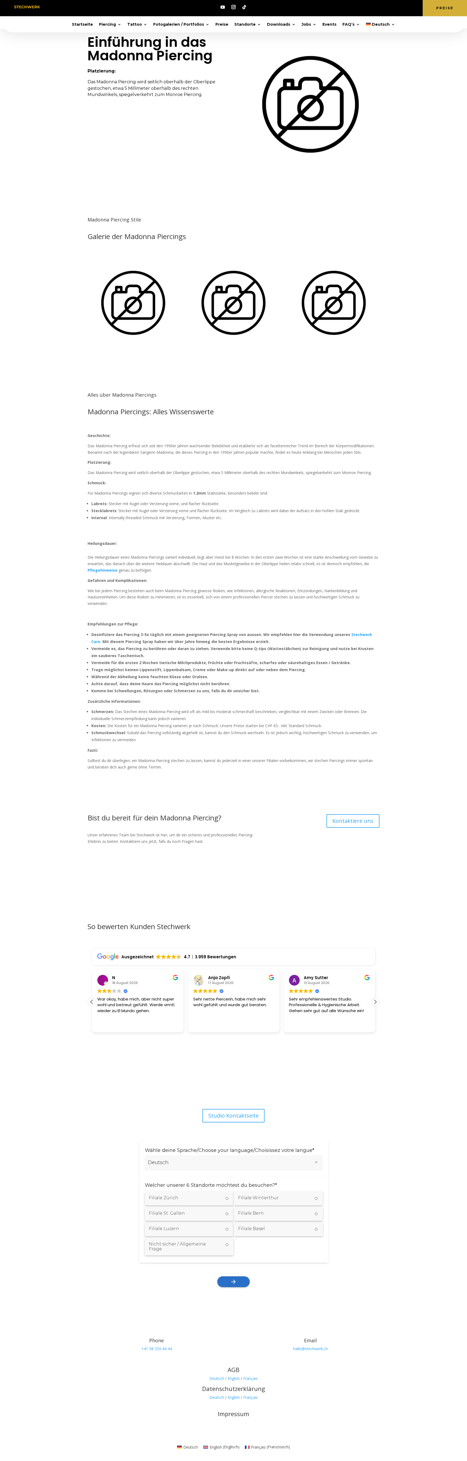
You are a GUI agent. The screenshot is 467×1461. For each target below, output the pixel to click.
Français (250, 1378)
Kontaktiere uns (352, 820)
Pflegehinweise (103, 570)
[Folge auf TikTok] (244, 7)
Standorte (245, 24)
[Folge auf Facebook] (217, 1088)
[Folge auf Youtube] (222, 7)
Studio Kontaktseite (233, 1115)
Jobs (306, 24)
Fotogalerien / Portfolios (178, 24)
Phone (156, 1340)
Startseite (82, 24)
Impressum (233, 1414)
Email (310, 1340)
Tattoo (134, 24)
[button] (375, 1002)
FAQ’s (348, 24)
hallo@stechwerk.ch (310, 1348)
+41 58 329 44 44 (156, 1348)
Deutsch (216, 1378)
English (234, 1378)
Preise (444, 8)
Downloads (278, 24)
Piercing (107, 24)
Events (329, 24)
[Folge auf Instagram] (233, 7)
